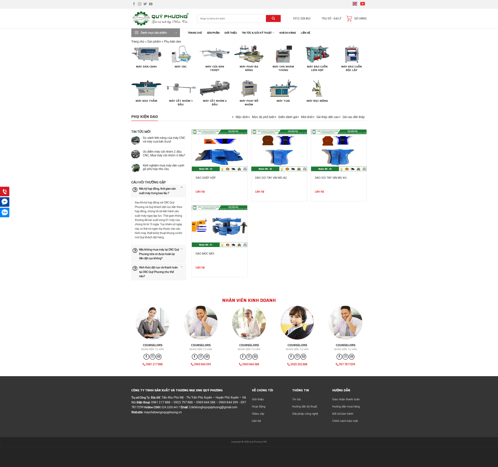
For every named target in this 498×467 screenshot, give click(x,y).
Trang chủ (195, 32)
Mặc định (242, 117)
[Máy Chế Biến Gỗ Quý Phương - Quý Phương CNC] (161, 18)
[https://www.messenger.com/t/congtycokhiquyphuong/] (4, 202)
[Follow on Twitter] (145, 4)
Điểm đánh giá (287, 117)
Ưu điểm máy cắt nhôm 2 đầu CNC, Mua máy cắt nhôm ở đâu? (164, 153)
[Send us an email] (158, 356)
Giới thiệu (230, 32)
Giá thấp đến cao (328, 117)
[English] (355, 4)
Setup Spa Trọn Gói (195, 412)
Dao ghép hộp (206, 178)
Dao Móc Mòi (205, 253)
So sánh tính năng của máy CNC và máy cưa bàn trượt (164, 139)
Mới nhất (307, 117)
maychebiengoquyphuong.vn (163, 412)
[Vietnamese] (362, 4)
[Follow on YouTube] (151, 4)
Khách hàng (288, 32)
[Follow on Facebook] (134, 4)
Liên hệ (305, 32)
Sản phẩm (213, 32)
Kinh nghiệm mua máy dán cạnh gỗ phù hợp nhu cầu (163, 167)
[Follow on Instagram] (139, 4)
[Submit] (273, 18)
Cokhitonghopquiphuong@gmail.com (213, 407)
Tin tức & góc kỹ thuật (257, 32)
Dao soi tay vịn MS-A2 (271, 178)
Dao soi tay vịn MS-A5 (330, 178)
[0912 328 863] (4, 192)
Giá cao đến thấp (354, 117)
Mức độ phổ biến (263, 117)
